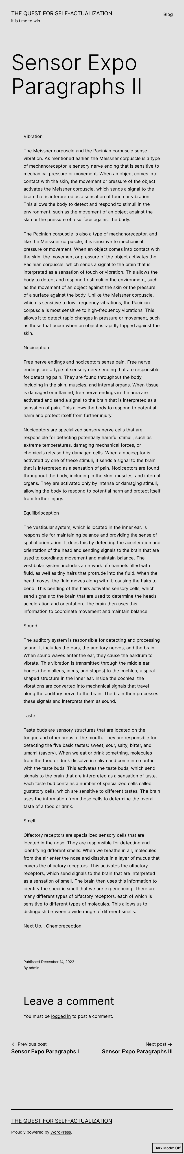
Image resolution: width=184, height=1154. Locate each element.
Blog (168, 14)
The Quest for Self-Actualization (61, 13)
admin (34, 967)
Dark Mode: (164, 1148)
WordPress (60, 1132)
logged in (61, 1016)
